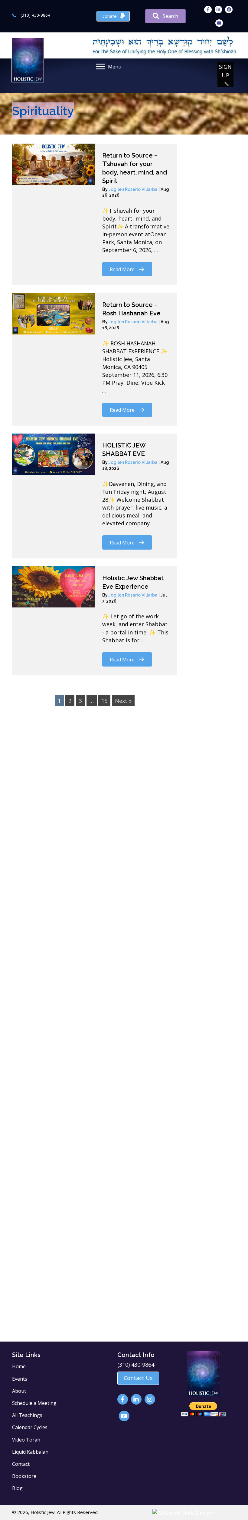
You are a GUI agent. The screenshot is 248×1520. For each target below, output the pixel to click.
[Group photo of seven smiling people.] (67, 1133)
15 (104, 700)
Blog (17, 1488)
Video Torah (26, 1439)
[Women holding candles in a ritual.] (67, 1252)
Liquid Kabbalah (30, 1451)
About (19, 1391)
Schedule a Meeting (34, 1403)
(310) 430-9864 (35, 15)
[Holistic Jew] (67, 807)
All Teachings (27, 1415)
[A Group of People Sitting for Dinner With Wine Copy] (176, 813)
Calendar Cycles (29, 1427)
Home (19, 1366)
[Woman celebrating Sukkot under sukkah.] (176, 1015)
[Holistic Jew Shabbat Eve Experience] (53, 586)
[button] (225, 74)
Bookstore (24, 1476)
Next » (123, 700)
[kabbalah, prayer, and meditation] (67, 969)
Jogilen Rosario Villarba (133, 189)
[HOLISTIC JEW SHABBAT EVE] (53, 454)
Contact (21, 1464)
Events (19, 1378)
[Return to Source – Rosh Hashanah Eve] (53, 313)
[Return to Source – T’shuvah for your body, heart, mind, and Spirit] (53, 164)
